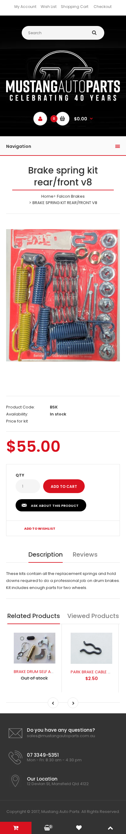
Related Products (33, 616)
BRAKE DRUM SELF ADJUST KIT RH (45, 672)
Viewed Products (93, 616)
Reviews (85, 554)
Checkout (103, 6)
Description (45, 554)
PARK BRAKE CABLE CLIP (93, 672)
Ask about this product (55, 505)
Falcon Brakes (71, 196)
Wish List (49, 6)
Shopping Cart (74, 6)
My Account (25, 6)
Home (47, 196)
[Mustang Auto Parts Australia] (63, 99)
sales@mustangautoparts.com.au (61, 736)
